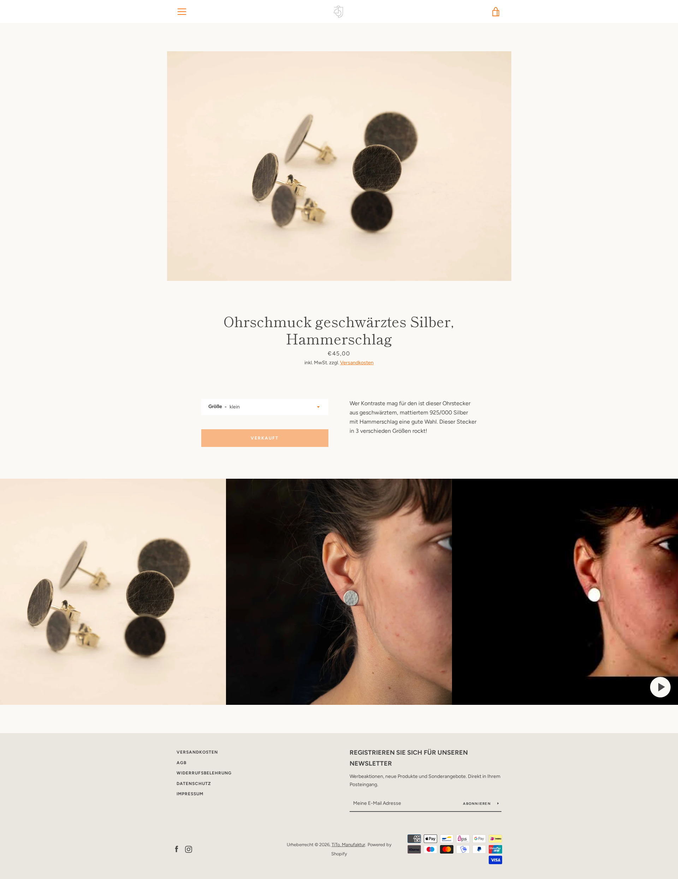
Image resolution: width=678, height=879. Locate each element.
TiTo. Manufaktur (348, 844)
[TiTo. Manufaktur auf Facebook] (176, 848)
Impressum (190, 793)
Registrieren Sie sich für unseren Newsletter (409, 758)
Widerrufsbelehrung (204, 773)
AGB (181, 762)
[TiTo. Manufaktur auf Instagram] (188, 848)
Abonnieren (477, 803)
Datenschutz (194, 783)
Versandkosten (357, 363)
